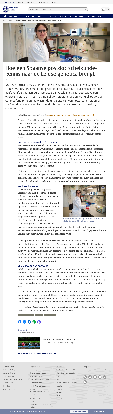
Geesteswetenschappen (38, 373)
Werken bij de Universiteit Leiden (67, 370)
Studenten (21, 2)
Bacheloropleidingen (9, 370)
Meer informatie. (40, 411)
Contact (59, 399)
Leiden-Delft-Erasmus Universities (67, 383)
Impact (58, 380)
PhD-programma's (9, 376)
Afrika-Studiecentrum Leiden (39, 395)
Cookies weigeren (98, 411)
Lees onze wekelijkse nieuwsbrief (94, 370)
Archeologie (34, 370)
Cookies (59, 392)
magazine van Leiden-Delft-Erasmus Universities (68, 115)
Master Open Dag (9, 389)
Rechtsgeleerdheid (36, 383)
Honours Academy (36, 398)
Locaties (59, 386)
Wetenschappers (38, 16)
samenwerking (50, 315)
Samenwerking (65, 16)
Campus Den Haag (94, 16)
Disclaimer (59, 389)
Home (4, 21)
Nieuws (11, 21)
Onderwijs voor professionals (12, 380)
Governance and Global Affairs (40, 380)
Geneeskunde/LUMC (27, 333)
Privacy (58, 396)
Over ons (52, 16)
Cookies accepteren (79, 411)
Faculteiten (78, 16)
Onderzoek (13, 16)
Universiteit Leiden (9, 2)
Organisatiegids (43, 2)
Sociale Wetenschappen (38, 386)
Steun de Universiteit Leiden (65, 373)
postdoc (39, 315)
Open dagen (7, 386)
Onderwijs (25, 16)
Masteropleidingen (9, 373)
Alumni (58, 376)
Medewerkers (31, 2)
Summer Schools (8, 383)
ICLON (32, 401)
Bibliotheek (54, 2)
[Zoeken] (85, 9)
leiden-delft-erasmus (26, 315)
